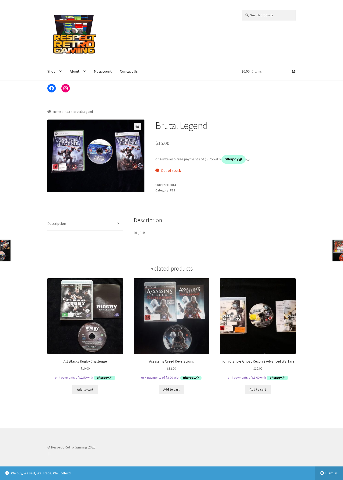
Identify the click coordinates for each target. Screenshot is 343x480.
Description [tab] (56, 223)
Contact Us (129, 71)
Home (57, 111)
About (75, 71)
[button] (137, 126)
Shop (51, 71)
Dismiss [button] (331, 473)
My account (103, 71)
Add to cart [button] (85, 389)
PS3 (67, 111)
